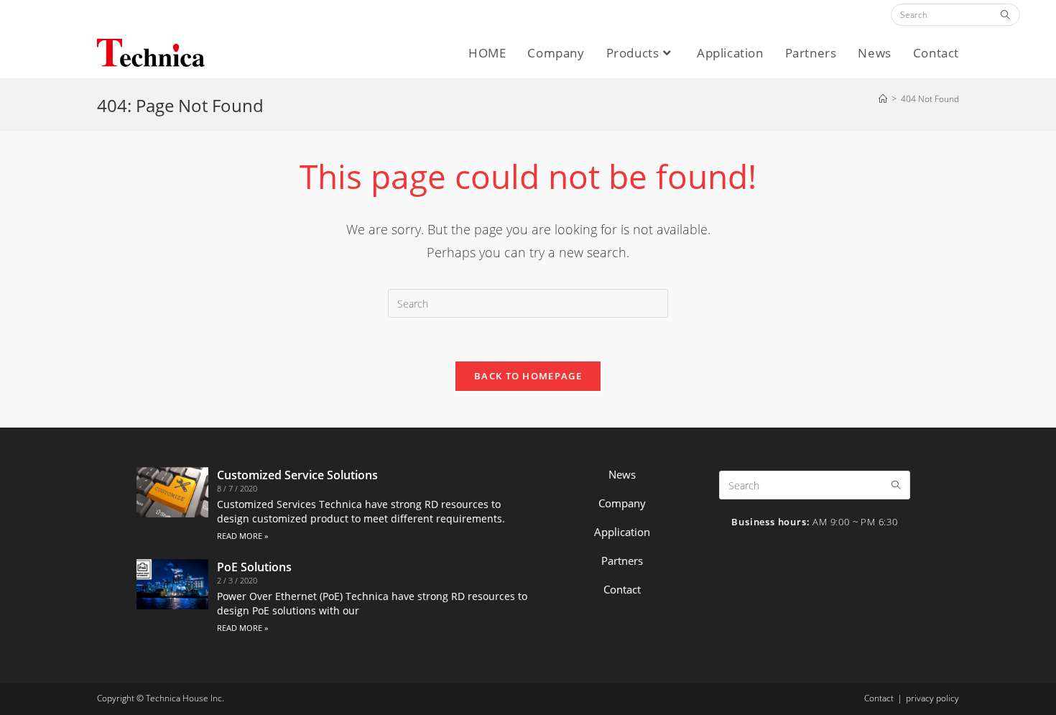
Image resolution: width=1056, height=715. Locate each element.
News (622, 474)
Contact (622, 589)
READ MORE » (242, 535)
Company (622, 503)
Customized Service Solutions (297, 475)
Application (622, 532)
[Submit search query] (1005, 15)
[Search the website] (955, 14)
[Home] (883, 99)
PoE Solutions (254, 567)
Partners (622, 560)
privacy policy (932, 698)
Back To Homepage (528, 375)
